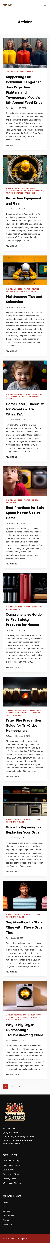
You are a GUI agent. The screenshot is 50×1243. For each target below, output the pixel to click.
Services (6, 1211)
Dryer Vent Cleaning (11, 1161)
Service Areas (8, 1215)
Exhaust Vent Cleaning (12, 1174)
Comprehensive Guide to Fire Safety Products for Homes (24, 619)
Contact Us (7, 1224)
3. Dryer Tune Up (13, 188)
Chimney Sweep (9, 1179)
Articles (6, 1220)
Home (5, 1202)
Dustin (10, 736)
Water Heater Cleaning (12, 1183)
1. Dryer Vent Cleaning (16, 710)
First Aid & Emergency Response (20, 72)
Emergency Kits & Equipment (30, 191)
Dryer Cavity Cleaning (11, 1165)
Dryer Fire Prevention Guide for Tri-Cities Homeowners (23, 725)
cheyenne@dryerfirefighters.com (18, 1136)
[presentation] (25, 53)
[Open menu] (45, 5)
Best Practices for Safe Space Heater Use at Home (25, 512)
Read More (12, 145)
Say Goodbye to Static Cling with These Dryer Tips (25, 927)
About (5, 1206)
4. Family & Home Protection (18, 289)
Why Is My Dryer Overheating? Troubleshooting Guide (24, 1030)
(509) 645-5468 (10, 1132)
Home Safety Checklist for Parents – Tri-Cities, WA (25, 409)
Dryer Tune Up (9, 1170)
